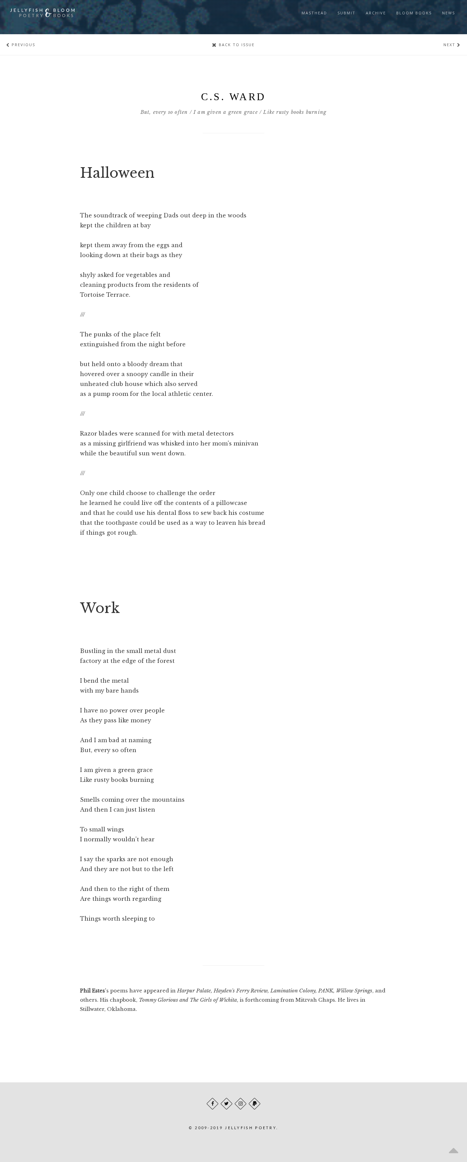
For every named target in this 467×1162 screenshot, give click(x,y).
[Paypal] (254, 1103)
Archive (376, 12)
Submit (346, 12)
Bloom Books (414, 12)
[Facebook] (212, 1103)
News (448, 12)
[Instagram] (240, 1103)
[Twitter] (226, 1103)
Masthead (314, 12)
